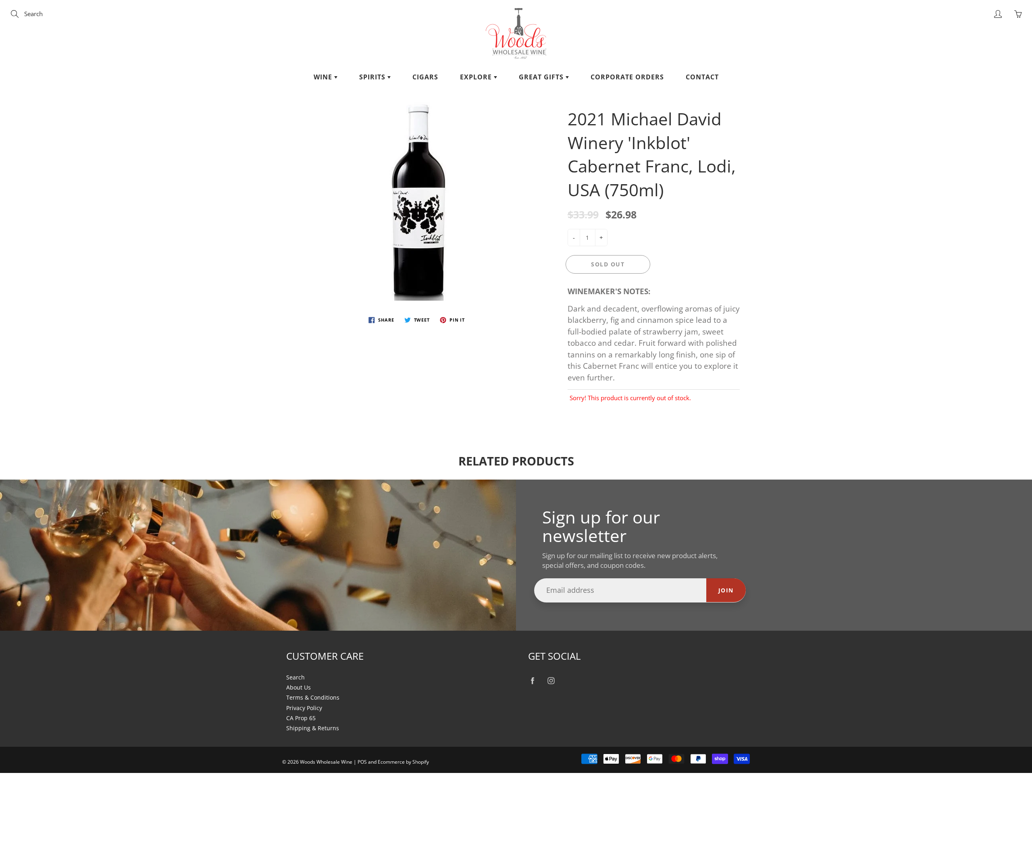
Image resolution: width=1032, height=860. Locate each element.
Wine (324, 77)
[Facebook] (532, 681)
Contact (702, 77)
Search (295, 677)
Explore (477, 77)
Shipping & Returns (312, 728)
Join (726, 590)
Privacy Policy (304, 708)
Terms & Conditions (312, 697)
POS (362, 761)
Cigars (425, 77)
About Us (298, 687)
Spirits (373, 77)
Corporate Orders (627, 77)
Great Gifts (542, 77)
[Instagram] (551, 681)
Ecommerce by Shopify (403, 761)
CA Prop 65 (301, 718)
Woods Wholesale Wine (326, 761)
